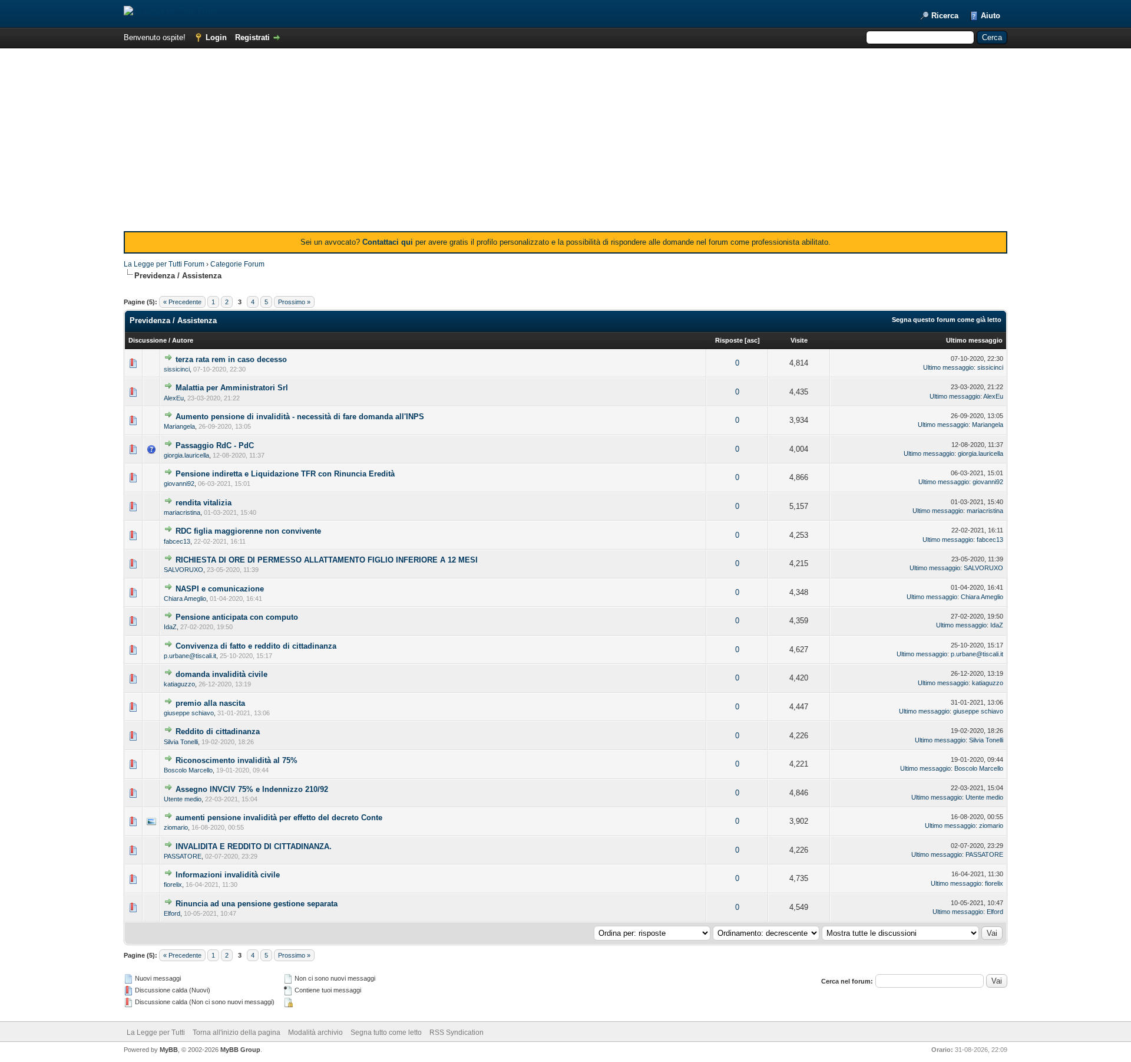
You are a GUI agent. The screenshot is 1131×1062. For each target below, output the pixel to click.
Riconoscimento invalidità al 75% (236, 760)
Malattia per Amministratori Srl (232, 387)
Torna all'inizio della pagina (236, 1032)
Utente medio (182, 799)
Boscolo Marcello (188, 770)
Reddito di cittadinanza (218, 731)
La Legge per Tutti (156, 1032)
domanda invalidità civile (221, 674)
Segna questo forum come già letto (946, 319)
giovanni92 (179, 483)
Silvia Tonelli (181, 741)
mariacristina (182, 512)
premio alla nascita (210, 703)
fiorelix (173, 884)
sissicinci (177, 369)
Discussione (147, 340)
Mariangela (179, 426)
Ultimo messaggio (974, 340)
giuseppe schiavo (189, 712)
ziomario (176, 827)
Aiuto (990, 15)
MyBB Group (240, 1049)
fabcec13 (177, 541)
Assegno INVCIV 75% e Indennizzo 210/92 (252, 789)
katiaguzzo (179, 684)
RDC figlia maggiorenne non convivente (248, 531)
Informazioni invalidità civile (228, 874)
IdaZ (170, 626)
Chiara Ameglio (185, 598)
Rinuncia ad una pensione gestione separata (257, 903)
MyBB (169, 1049)
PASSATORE (182, 856)
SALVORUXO (183, 569)
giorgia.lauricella (186, 455)
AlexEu (174, 398)
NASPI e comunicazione (220, 588)
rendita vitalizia (204, 502)
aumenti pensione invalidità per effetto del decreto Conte (279, 817)
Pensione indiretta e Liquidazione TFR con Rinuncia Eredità (285, 473)
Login (216, 37)
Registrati (252, 37)
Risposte (729, 340)
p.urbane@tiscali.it (190, 655)
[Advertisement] (565, 142)
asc (752, 340)
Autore (182, 340)
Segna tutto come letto (386, 1032)
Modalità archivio (315, 1032)
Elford (172, 913)
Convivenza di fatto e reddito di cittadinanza (256, 646)
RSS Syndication (456, 1032)
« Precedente (182, 301)
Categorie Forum (237, 264)
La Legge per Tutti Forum (164, 264)
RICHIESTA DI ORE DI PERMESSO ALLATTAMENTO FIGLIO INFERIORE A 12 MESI (327, 559)
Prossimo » (294, 301)
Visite (799, 340)
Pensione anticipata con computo (237, 617)
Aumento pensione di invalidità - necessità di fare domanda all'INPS (300, 416)
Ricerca (944, 15)
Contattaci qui (387, 242)
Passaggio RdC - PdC (215, 445)
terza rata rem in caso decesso (231, 359)
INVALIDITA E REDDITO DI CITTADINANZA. (254, 846)
